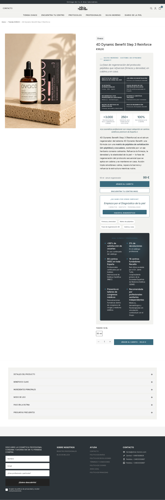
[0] (160, 8)
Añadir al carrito (124, 184)
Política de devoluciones (100, 458)
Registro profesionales (67, 451)
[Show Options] (47, 473)
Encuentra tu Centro (52, 15)
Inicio (4, 22)
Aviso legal (94, 469)
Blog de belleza (63, 455)
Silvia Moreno (113, 15)
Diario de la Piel (133, 15)
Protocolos (75, 15)
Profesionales (93, 15)
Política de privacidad (99, 472)
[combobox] (27, 473)
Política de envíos (97, 455)
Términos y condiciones (100, 462)
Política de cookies (98, 465)
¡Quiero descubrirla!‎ (27, 482)
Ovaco (100, 38)
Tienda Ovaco (30, 15)
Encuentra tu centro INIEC (124, 191)
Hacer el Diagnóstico (124, 213)
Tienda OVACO (14, 22)
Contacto (7, 8)
